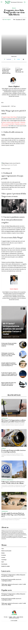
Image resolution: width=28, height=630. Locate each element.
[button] (14, 206)
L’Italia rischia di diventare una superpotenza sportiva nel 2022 (6, 71)
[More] (23, 59)
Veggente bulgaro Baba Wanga (9, 117)
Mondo (14, 8)
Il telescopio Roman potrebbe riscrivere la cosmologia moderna (9, 345)
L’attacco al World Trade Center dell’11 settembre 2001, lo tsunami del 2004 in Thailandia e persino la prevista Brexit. (13, 124)
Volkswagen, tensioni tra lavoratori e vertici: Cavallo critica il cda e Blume (8, 354)
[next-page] (24, 308)
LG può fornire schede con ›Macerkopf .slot (19, 70)
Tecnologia (4, 418)
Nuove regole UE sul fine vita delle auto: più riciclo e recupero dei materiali (8, 384)
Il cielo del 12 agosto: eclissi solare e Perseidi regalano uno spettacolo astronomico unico (9, 374)
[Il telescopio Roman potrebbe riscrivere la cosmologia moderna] (23, 344)
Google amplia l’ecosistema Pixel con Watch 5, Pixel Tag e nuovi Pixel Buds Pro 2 (9, 364)
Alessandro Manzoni (7, 336)
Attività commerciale (7, 479)
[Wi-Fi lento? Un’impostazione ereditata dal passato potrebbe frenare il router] (14, 408)
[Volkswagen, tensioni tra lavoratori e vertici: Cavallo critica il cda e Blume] (23, 354)
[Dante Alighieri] (14, 80)
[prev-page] (21, 308)
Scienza (3, 448)
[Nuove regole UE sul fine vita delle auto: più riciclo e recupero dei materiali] (23, 384)
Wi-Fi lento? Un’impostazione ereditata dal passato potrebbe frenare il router (13, 328)
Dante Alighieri (7, 19)
